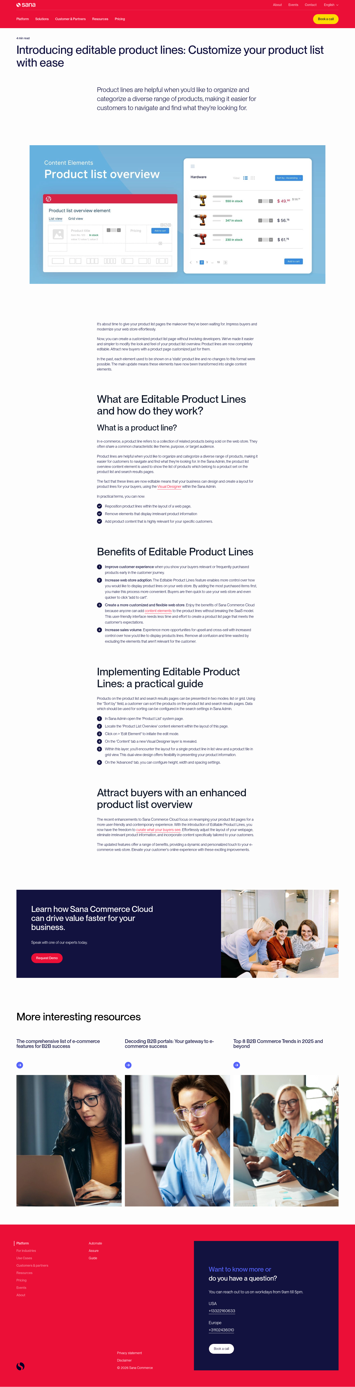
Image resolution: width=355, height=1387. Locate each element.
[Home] (25, 5)
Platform (22, 19)
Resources (100, 19)
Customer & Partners (70, 19)
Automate (95, 1243)
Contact (311, 5)
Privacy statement (129, 1353)
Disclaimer (124, 1360)
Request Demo (47, 958)
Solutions (42, 19)
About (277, 5)
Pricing (120, 19)
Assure (94, 1251)
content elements (158, 611)
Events (293, 5)
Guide (93, 1258)
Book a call (326, 19)
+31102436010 (221, 1329)
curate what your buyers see (158, 830)
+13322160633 (222, 1310)
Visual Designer (169, 486)
